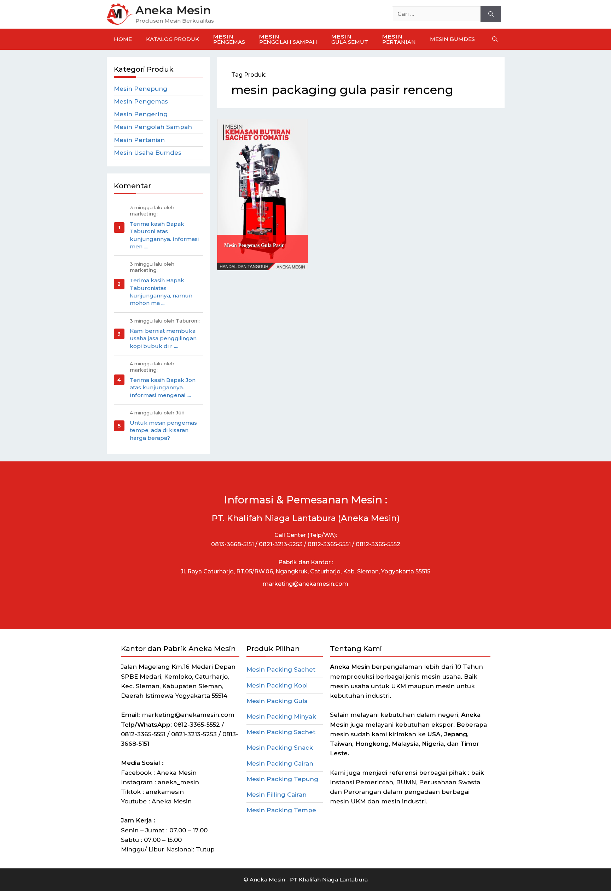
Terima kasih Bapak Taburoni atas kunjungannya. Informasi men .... (164, 235)
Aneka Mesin (173, 10)
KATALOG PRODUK (172, 39)
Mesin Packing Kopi (277, 685)
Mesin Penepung (140, 88)
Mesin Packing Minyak (281, 716)
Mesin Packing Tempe (281, 810)
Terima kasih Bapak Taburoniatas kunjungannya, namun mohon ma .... (161, 291)
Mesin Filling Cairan (276, 794)
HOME (123, 39)
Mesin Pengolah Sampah (153, 126)
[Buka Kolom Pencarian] (495, 39)
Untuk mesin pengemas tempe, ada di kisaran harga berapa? (163, 430)
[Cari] (491, 14)
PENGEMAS (229, 39)
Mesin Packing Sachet (280, 669)
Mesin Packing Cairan (279, 763)
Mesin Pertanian (139, 139)
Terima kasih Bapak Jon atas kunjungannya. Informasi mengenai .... (163, 388)
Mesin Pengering (141, 114)
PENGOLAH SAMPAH (288, 39)
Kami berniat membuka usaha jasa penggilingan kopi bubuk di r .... (163, 338)
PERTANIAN (399, 39)
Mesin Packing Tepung (282, 779)
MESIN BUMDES (452, 39)
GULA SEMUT (349, 39)
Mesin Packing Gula (277, 700)
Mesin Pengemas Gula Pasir (254, 245)
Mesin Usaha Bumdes (147, 152)
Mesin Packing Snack (279, 747)
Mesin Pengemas (141, 101)
